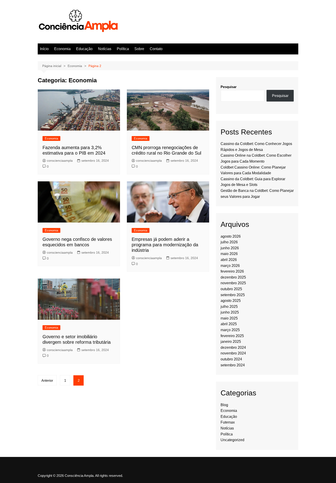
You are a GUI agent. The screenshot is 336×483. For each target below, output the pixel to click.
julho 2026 (229, 242)
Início (44, 49)
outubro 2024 (231, 359)
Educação (84, 49)
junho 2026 (230, 248)
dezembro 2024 (233, 347)
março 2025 (230, 330)
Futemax (228, 422)
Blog (224, 405)
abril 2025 (229, 324)
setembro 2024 (233, 365)
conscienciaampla (60, 160)
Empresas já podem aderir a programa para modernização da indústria (165, 245)
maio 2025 (229, 318)
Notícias (104, 49)
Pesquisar (229, 87)
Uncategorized (232, 440)
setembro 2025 (233, 295)
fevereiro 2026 (232, 271)
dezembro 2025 (233, 277)
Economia (62, 49)
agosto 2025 (231, 301)
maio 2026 (229, 254)
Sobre (139, 49)
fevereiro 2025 (232, 336)
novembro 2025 (233, 283)
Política (123, 49)
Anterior (47, 380)
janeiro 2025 (231, 341)
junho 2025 (230, 312)
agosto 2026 (231, 236)
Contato (156, 49)
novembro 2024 (233, 353)
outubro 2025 (231, 289)
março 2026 (230, 266)
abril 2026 (229, 260)
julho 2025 (229, 307)
